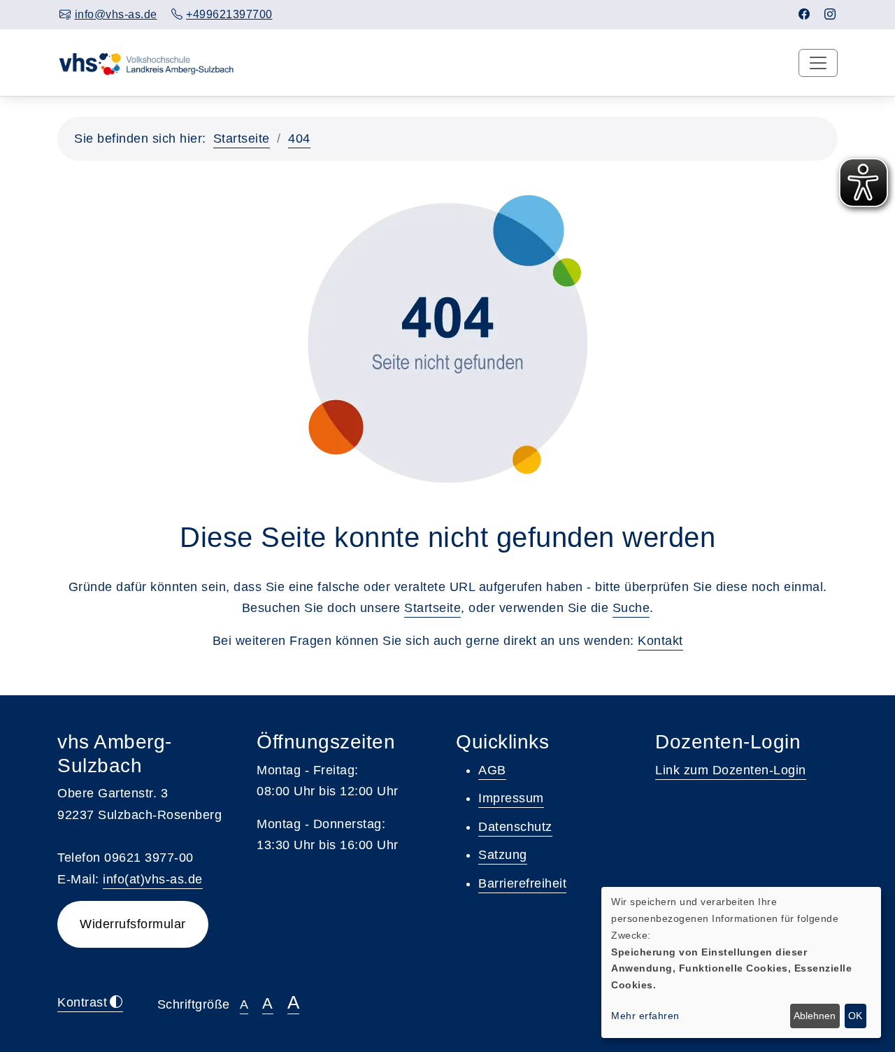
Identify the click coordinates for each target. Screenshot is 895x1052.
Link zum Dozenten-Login (730, 770)
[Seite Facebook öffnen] (804, 14)
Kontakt (660, 641)
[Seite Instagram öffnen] (830, 14)
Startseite (241, 138)
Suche (631, 608)
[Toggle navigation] (818, 63)
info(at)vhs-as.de (153, 879)
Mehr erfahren (645, 1015)
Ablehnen (815, 1015)
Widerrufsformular (133, 924)
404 (299, 138)
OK (855, 1015)
